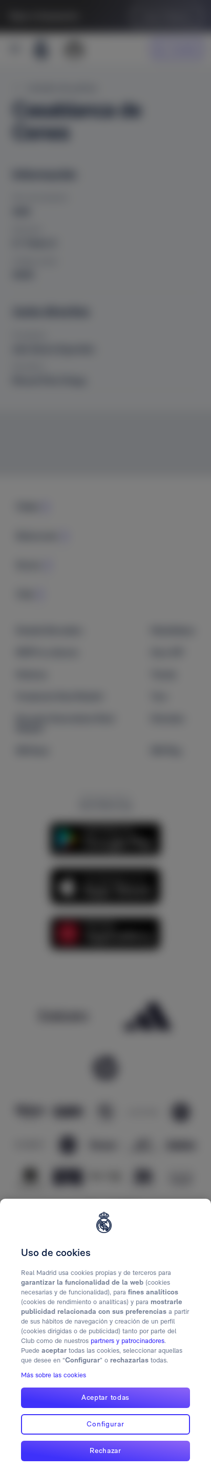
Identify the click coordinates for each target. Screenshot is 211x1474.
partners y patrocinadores (127, 1341)
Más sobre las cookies (53, 1375)
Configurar (105, 1424)
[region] (105, 1336)
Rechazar (105, 1450)
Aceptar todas (105, 1397)
